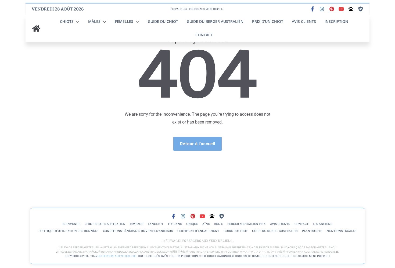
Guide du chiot (163, 21)
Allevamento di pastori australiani (172, 247)
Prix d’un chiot (267, 21)
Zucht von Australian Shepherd (222, 247)
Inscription (336, 21)
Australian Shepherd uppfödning (214, 251)
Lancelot (155, 224)
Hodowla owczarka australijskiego (141, 251)
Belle (218, 224)
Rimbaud (136, 224)
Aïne (206, 224)
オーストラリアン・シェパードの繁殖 (262, 251)
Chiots (67, 21)
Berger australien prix (246, 224)
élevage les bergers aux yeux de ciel (197, 241)
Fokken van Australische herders (311, 251)
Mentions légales (341, 231)
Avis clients (304, 21)
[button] (77, 22)
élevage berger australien (80, 247)
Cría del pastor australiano (267, 247)
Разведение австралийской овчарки (86, 251)
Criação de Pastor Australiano (311, 247)
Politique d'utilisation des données (68, 231)
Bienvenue (71, 224)
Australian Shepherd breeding (123, 247)
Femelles (124, 21)
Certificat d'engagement (198, 231)
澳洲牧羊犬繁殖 (179, 251)
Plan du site (312, 231)
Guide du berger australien (215, 21)
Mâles (94, 21)
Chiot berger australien (105, 224)
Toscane (175, 224)
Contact (204, 34)
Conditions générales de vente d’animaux (138, 231)
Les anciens (322, 224)
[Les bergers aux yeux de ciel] (36, 28)
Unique (192, 224)
